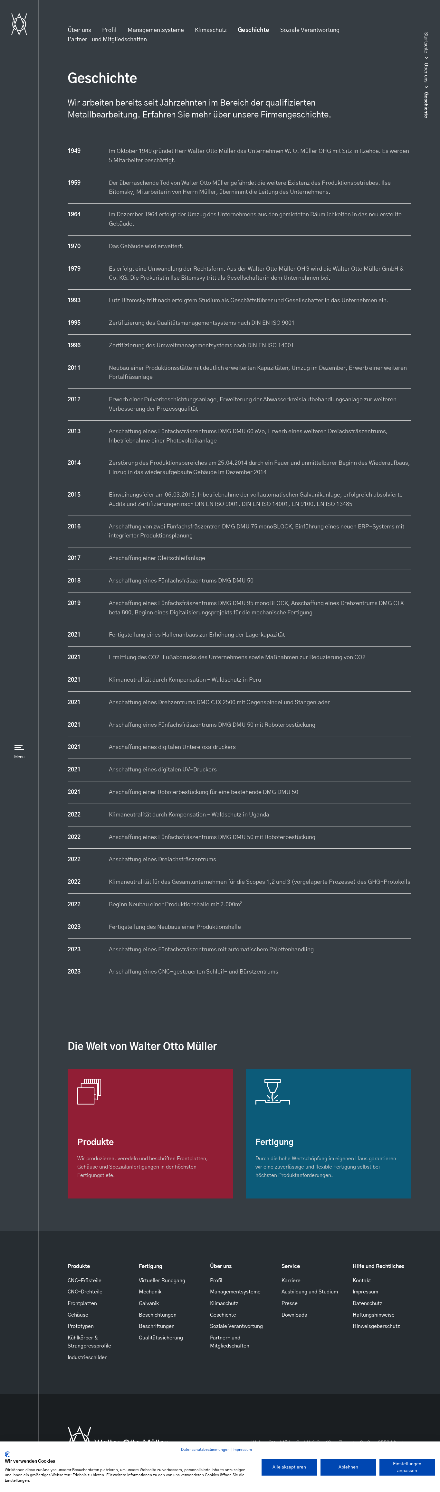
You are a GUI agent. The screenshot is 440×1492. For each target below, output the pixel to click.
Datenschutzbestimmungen (205, 1449)
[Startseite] (19, 24)
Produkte (79, 1266)
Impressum (242, 1449)
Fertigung (150, 1266)
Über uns (79, 30)
